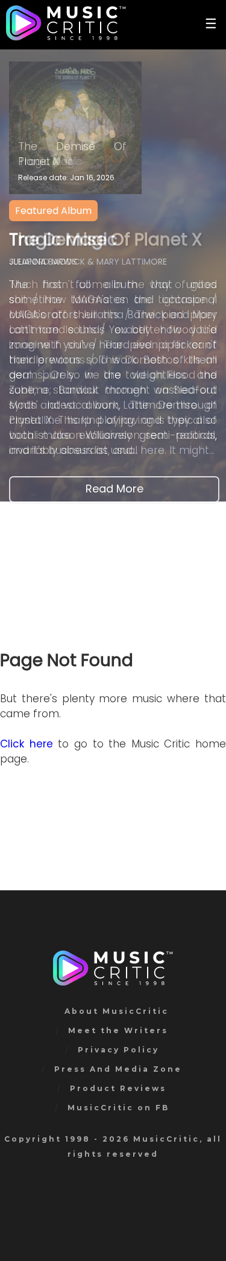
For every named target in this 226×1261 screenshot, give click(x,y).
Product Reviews (118, 1088)
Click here (26, 744)
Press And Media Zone (118, 1069)
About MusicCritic (116, 1011)
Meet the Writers (118, 1030)
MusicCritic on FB (118, 1107)
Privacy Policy (118, 1049)
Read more (114, 488)
